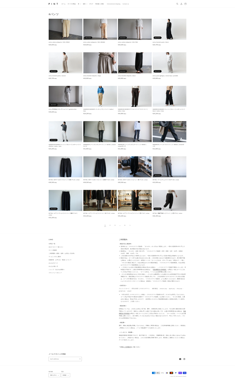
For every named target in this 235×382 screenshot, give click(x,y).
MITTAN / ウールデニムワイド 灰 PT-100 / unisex (166, 180)
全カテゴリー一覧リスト (56, 247)
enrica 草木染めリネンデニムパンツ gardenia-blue (62, 109)
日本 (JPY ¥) (53, 375)
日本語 (64, 375)
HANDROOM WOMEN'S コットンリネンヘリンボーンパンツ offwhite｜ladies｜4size (65, 145)
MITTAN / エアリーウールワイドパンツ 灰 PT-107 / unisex (99, 213)
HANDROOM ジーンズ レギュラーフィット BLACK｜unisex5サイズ (99, 145)
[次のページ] (130, 225)
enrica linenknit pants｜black (161, 42)
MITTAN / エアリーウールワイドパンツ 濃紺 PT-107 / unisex (63, 214)
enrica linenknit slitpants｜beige (92, 76)
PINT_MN (175, 376)
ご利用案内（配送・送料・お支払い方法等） (62, 253)
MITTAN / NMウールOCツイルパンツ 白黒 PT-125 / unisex (64, 180)
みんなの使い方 (53, 266)
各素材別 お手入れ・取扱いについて (60, 260)
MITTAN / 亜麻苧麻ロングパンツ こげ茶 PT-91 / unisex (167, 213)
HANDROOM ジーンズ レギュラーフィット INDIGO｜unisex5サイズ (132, 145)
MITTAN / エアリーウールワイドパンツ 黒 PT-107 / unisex (133, 213)
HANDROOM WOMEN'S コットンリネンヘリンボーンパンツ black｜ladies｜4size (169, 110)
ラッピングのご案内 (55, 256)
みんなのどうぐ (53, 263)
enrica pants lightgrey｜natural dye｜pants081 (165, 76)
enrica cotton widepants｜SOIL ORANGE (94, 42)
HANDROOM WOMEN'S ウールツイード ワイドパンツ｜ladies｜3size (133, 110)
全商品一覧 (52, 243)
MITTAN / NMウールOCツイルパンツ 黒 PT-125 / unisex (133, 180)
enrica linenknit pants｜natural (57, 76)
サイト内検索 (53, 250)
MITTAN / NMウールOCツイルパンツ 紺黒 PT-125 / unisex (98, 180)
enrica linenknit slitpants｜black (126, 76)
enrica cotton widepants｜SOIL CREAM (59, 42)
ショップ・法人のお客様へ (57, 269)
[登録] (80, 359)
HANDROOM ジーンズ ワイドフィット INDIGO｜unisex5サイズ (168, 145)
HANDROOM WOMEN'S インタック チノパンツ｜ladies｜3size (98, 110)
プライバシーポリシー (55, 273)
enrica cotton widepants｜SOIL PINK (128, 42)
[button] (79, 4)
